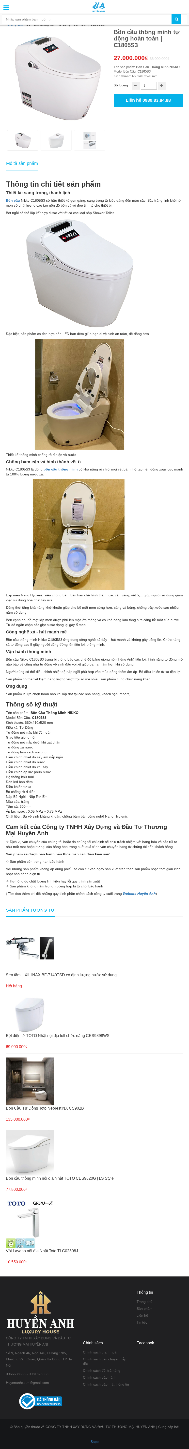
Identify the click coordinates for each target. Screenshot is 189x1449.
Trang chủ (144, 1302)
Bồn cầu (13, 200)
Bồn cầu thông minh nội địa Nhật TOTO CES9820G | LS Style (60, 1178)
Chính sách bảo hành (99, 1377)
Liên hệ (142, 1315)
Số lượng (121, 85)
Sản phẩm (145, 1309)
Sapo (95, 1442)
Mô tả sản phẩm (22, 163)
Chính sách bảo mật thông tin (106, 1384)
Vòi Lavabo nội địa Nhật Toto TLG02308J (42, 1251)
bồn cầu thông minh (61, 469)
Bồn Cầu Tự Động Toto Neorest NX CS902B (45, 1108)
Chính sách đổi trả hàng (101, 1370)
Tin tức (142, 1322)
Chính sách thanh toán (100, 1352)
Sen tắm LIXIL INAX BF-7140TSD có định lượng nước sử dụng (61, 975)
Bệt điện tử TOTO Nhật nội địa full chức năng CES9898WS (58, 1036)
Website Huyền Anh (139, 894)
